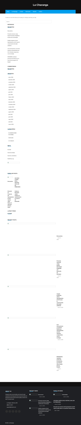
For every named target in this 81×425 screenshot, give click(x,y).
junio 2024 (10, 116)
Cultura (40, 11)
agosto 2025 (11, 89)
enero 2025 (10, 99)
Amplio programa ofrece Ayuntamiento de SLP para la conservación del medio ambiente (60, 299)
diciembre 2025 (11, 79)
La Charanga (40, 4)
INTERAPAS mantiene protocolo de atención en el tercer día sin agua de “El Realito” (60, 362)
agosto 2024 (11, 112)
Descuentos (10, 31)
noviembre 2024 (11, 104)
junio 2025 (10, 94)
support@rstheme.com (11, 407)
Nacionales (28, 11)
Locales (21, 11)
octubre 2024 (11, 107)
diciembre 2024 (11, 102)
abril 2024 (10, 121)
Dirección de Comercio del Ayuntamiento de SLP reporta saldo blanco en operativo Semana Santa (10, 199)
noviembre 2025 (11, 82)
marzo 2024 (10, 124)
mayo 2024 (10, 119)
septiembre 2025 (11, 87)
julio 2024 (10, 114)
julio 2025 (10, 92)
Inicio (8, 11)
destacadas (10, 137)
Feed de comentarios (12, 155)
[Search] (50, 21)
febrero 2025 (11, 97)
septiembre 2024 (11, 109)
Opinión (34, 11)
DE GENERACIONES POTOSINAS (12, 133)
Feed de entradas (11, 152)
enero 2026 (10, 77)
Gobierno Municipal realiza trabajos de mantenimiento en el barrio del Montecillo (17, 196)
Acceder (9, 149)
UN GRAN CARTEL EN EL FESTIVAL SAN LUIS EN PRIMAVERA (17, 182)
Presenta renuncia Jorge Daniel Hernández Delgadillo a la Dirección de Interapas (14, 35)
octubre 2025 (11, 84)
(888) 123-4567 (10, 404)
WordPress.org (11, 158)
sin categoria (11, 140)
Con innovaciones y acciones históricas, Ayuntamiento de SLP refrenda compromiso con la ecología (60, 331)
